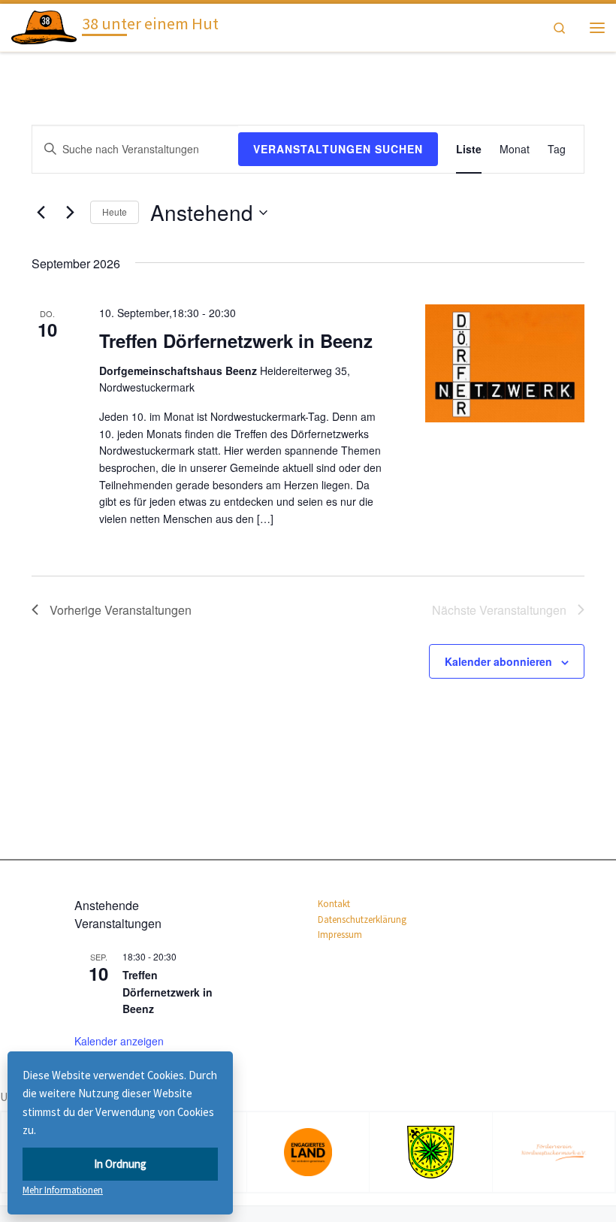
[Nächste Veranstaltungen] (70, 213)
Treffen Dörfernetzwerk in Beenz (236, 340)
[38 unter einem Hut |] (44, 25)
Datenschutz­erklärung (362, 919)
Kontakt (334, 903)
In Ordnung (120, 1164)
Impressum (340, 934)
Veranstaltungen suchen (338, 148)
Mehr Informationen (63, 1190)
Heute (114, 211)
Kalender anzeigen (119, 1040)
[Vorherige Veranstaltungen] (41, 213)
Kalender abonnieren (498, 661)
